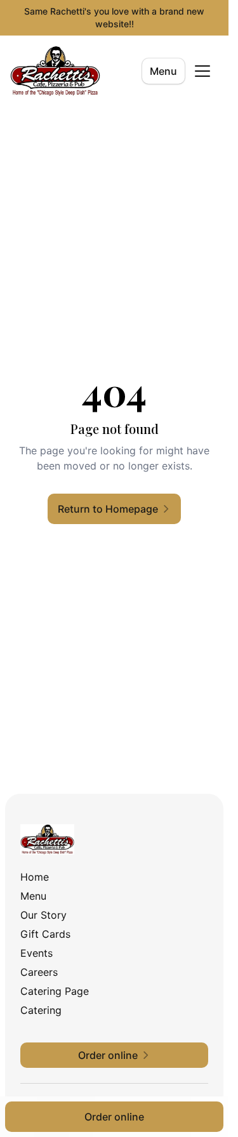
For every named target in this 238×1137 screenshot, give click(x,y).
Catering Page (54, 991)
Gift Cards (45, 934)
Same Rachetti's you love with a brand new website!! (114, 17)
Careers (39, 972)
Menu (163, 71)
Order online (114, 1116)
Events (36, 953)
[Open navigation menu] (202, 71)
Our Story (43, 915)
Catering (41, 1010)
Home (34, 877)
